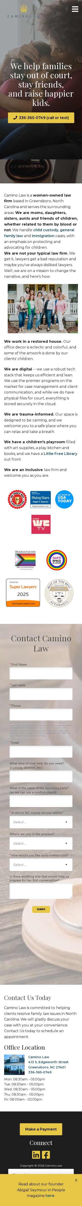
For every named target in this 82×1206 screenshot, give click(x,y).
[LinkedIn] (36, 1154)
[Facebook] (46, 1154)
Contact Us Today (27, 997)
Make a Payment (41, 1129)
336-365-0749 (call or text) (44, 118)
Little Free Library (60, 454)
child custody (45, 230)
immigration (43, 236)
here (50, 1196)
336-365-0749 (39, 1072)
